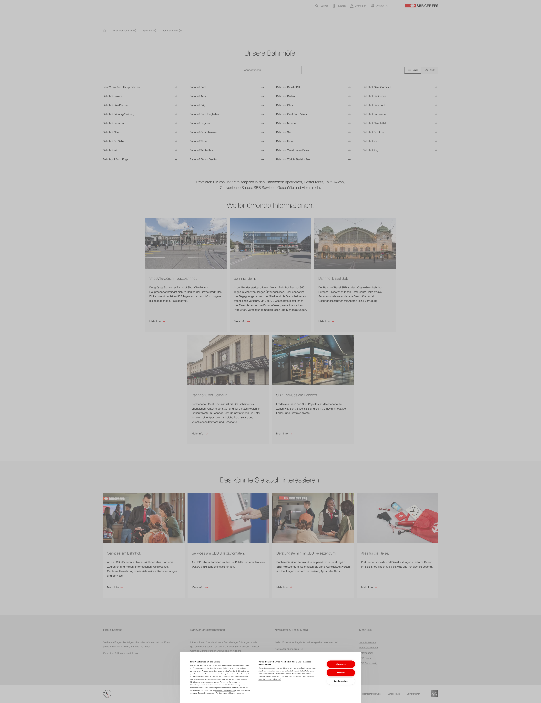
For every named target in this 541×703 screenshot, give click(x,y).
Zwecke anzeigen (341, 681)
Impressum (240, 693)
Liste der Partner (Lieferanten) (270, 679)
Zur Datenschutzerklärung (225, 693)
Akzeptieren (341, 664)
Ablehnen (341, 672)
